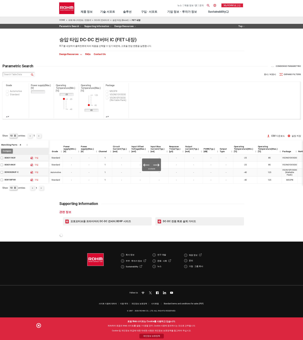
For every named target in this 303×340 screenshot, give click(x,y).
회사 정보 (130, 255)
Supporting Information (96, 26)
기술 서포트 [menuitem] (107, 11)
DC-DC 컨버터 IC (101, 20)
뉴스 (179, 5)
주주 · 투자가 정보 (134, 261)
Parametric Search (69, 26)
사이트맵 (155, 304)
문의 (201, 5)
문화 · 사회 (162, 261)
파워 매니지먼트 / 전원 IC (79, 20)
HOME (62, 20)
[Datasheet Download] (31, 158)
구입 (36, 158)
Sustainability (217, 11)
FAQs (88, 54)
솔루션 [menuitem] (127, 11)
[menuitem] (217, 11)
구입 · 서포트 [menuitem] (149, 11)
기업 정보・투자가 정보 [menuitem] (182, 11)
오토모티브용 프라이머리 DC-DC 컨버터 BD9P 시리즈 (101, 221)
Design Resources (124, 26)
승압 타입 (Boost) (121, 20)
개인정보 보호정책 (139, 304)
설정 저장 (296, 136)
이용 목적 (124, 304)
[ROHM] (66, 9)
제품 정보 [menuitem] (87, 11)
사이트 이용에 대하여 (108, 304)
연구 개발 (161, 255)
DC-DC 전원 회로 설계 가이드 (179, 221)
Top (240, 26)
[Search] (208, 5)
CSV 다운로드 (278, 136)
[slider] (64, 99)
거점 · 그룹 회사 (196, 266)
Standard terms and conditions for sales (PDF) (184, 304)
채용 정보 (189, 5)
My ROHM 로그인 (232, 5)
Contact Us (100, 54)
